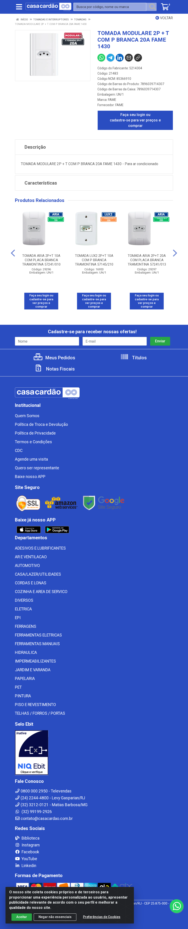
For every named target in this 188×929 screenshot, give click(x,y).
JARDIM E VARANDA (32, 670)
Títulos (139, 357)
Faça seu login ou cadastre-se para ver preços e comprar (135, 120)
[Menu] (19, 7)
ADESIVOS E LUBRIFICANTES (40, 548)
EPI (18, 617)
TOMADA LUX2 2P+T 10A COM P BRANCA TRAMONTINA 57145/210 (94, 260)
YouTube (29, 859)
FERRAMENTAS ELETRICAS (38, 635)
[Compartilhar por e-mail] (129, 58)
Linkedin (28, 865)
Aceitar (21, 917)
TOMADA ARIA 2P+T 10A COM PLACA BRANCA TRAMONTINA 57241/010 (41, 260)
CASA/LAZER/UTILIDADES (38, 574)
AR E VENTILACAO (31, 557)
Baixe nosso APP (30, 476)
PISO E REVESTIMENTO (35, 704)
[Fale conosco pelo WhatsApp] (176, 906)
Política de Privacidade (35, 433)
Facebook (30, 852)
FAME (112, 100)
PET (18, 687)
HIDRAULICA (26, 652)
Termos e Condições (33, 442)
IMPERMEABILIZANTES (35, 661)
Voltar (166, 18)
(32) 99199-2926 (36, 811)
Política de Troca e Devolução (41, 424)
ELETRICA (23, 609)
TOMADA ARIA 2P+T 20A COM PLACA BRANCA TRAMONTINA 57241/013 (147, 260)
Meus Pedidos (59, 357)
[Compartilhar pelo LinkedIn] (120, 58)
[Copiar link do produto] (138, 58)
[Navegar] (13, 253)
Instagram (30, 845)
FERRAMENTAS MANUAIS (37, 644)
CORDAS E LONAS (30, 583)
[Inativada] (94, 752)
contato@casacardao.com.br (47, 818)
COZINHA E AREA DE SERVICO (41, 591)
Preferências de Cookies (101, 917)
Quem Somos (27, 415)
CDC (18, 450)
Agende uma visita (31, 459)
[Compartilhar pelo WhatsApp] (101, 58)
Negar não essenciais (55, 917)
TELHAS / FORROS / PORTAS (40, 713)
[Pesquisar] (153, 7)
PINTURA (23, 696)
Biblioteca (30, 838)
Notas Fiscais (60, 369)
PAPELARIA (25, 678)
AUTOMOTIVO (27, 565)
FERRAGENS (25, 626)
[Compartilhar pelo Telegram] (110, 58)
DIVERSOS (24, 600)
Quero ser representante (37, 468)
